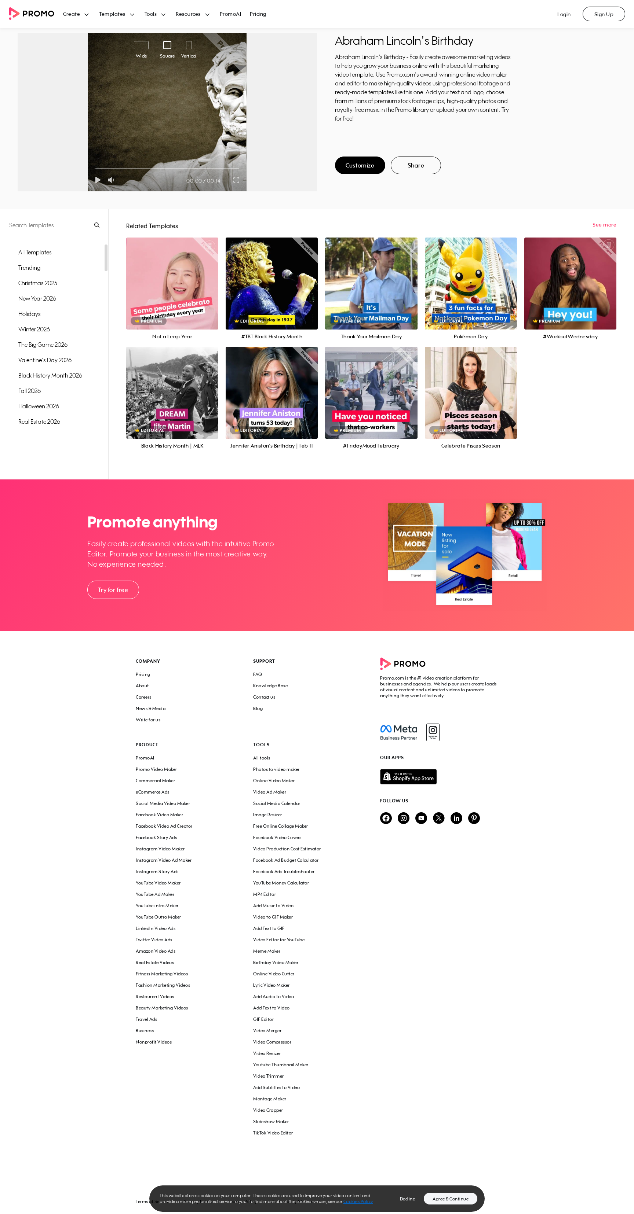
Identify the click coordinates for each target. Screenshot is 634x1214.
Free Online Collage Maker (280, 826)
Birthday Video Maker (275, 962)
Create (71, 14)
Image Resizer (267, 814)
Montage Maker (270, 1098)
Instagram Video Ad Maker (164, 860)
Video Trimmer (268, 1076)
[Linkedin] (456, 818)
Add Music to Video (273, 905)
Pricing (258, 14)
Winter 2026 (34, 329)
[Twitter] (439, 818)
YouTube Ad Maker (155, 894)
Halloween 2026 (38, 406)
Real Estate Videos (155, 962)
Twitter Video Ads (154, 939)
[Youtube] (421, 818)
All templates (35, 252)
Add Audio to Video (273, 996)
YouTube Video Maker (158, 883)
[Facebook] (398, 732)
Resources (188, 14)
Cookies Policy (358, 1201)
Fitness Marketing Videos (162, 973)
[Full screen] (236, 180)
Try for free (113, 589)
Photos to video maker (276, 769)
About (142, 685)
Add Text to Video (271, 1008)
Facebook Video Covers (277, 837)
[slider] (95, 168)
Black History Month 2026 (50, 375)
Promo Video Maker (156, 769)
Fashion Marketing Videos (163, 985)
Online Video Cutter (274, 973)
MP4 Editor (264, 894)
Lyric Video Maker (271, 985)
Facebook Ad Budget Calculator (286, 860)
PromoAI (230, 14)
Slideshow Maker (271, 1121)
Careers (144, 697)
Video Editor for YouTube (279, 939)
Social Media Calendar (276, 803)
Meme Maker (266, 951)
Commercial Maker (155, 780)
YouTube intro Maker (157, 905)
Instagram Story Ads (157, 871)
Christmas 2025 (37, 283)
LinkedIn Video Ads (155, 928)
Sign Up (604, 14)
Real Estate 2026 (39, 421)
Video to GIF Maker (273, 917)
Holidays (29, 313)
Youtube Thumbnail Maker (281, 1064)
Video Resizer (267, 1053)
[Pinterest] (474, 818)
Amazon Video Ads (155, 951)
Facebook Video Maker (159, 814)
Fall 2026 (29, 390)
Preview (172, 275)
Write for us (148, 719)
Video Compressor (272, 1042)
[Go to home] (36, 14)
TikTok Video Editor (273, 1133)
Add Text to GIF (269, 928)
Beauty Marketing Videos (162, 1008)
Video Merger (267, 1030)
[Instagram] (433, 732)
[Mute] (112, 180)
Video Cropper (268, 1110)
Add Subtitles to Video (276, 1087)
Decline (407, 1199)
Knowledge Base (270, 685)
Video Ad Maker (269, 792)
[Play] (97, 180)
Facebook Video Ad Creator (164, 826)
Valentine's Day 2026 (45, 360)
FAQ (257, 674)
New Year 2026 (37, 298)
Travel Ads (146, 1019)
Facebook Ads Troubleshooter (284, 871)
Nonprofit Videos (154, 1042)
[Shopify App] (439, 776)
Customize (360, 165)
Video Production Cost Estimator (287, 848)
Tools (151, 14)
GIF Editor (263, 1019)
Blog (258, 708)
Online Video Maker (274, 780)
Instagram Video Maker (160, 848)
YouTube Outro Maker (158, 917)
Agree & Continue (451, 1199)
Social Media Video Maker (163, 803)
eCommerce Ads (153, 792)
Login (564, 14)
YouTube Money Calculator (281, 883)
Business (145, 1030)
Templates (112, 14)
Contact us (264, 697)
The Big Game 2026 (43, 344)
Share (416, 165)
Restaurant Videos (155, 996)
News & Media (150, 708)
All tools (261, 758)
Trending (29, 267)
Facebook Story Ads (156, 837)
